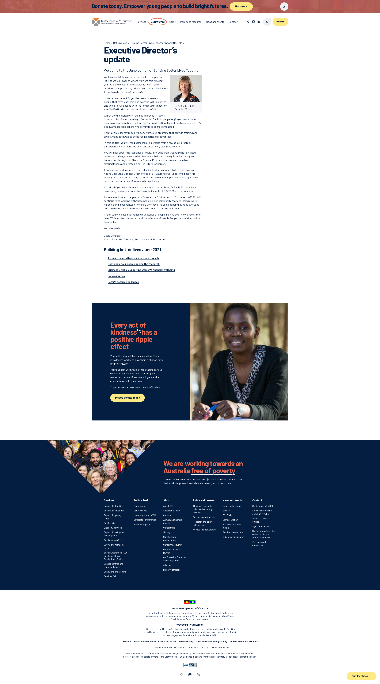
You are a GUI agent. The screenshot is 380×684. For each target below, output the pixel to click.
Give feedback (360, 676)
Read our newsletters (233, 532)
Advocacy (168, 565)
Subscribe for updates (233, 537)
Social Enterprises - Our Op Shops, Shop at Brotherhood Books (115, 555)
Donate (280, 21)
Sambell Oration (230, 519)
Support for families (113, 506)
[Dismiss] (284, 6)
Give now (240, 6)
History (166, 532)
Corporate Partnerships (145, 519)
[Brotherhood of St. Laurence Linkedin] (259, 21)
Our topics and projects (204, 517)
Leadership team (171, 510)
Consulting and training (115, 571)
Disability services (113, 527)
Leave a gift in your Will (145, 515)
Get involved (141, 500)
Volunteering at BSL (143, 524)
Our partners (169, 527)
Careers (167, 515)
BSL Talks (227, 515)
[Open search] (267, 22)
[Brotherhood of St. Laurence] (112, 21)
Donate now (139, 506)
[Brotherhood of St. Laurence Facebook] (248, 21)
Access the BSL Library (204, 529)
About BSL (168, 506)
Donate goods (140, 510)
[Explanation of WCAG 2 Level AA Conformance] (190, 665)
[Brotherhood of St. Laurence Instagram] (253, 21)
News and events (233, 500)
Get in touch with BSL (262, 506)
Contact (257, 500)
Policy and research (204, 500)
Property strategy (171, 569)
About (167, 500)
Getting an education (114, 510)
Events (226, 510)
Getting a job (110, 523)
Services (109, 500)
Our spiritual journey (172, 544)
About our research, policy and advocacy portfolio (202, 509)
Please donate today (127, 397)
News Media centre (232, 506)
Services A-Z (110, 576)
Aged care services (113, 540)
